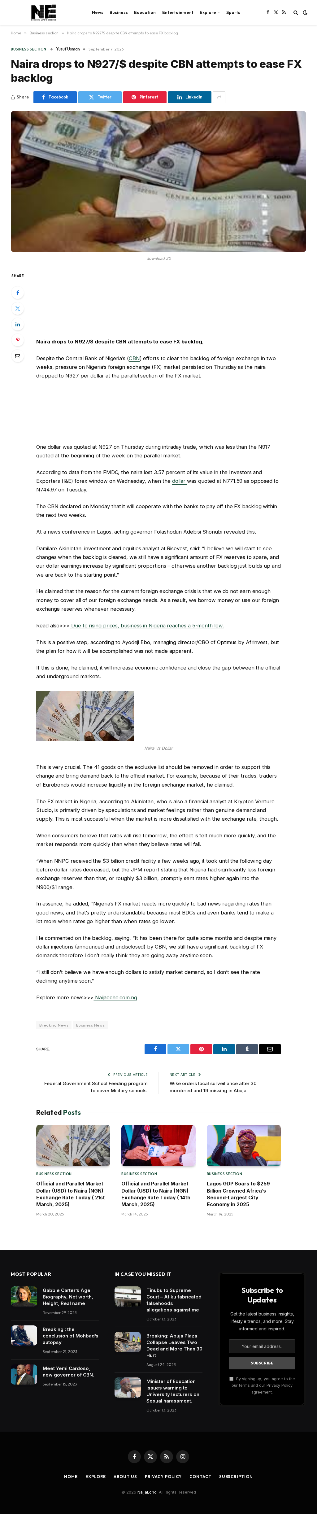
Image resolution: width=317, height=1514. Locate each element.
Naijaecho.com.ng (115, 997)
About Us (125, 1476)
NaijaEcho (147, 1492)
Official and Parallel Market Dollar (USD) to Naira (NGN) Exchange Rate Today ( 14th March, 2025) (155, 1193)
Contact (200, 1476)
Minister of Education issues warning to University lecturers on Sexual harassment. (172, 1391)
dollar (179, 481)
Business (119, 12)
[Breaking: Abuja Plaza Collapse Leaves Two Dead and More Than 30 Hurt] (128, 1342)
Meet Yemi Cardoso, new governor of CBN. (68, 1371)
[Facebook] (17, 292)
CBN (134, 358)
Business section (28, 49)
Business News (90, 1025)
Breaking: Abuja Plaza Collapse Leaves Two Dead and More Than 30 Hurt (174, 1345)
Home (71, 1476)
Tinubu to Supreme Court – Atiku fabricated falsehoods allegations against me (174, 1300)
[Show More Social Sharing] (219, 97)
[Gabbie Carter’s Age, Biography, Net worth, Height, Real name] (24, 1296)
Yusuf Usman (68, 48)
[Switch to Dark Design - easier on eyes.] (305, 12)
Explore (208, 12)
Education (145, 12)
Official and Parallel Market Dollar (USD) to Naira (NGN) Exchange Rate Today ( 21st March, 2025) (70, 1193)
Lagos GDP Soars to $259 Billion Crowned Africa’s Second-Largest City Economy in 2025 (238, 1193)
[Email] (17, 356)
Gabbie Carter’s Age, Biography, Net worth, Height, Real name (68, 1296)
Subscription (236, 1476)
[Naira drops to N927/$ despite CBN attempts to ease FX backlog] (158, 181)
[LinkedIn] (17, 324)
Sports (233, 12)
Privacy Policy (163, 1476)
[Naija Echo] (43, 12)
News (97, 12)
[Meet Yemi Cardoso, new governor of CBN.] (24, 1374)
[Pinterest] (17, 340)
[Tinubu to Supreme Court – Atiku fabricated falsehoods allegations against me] (128, 1296)
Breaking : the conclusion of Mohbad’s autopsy (70, 1335)
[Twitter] (17, 308)
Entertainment (177, 12)
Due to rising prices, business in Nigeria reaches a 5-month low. (147, 625)
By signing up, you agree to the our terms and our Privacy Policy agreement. (263, 1385)
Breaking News (53, 1025)
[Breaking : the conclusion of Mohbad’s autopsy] (24, 1335)
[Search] (295, 13)
